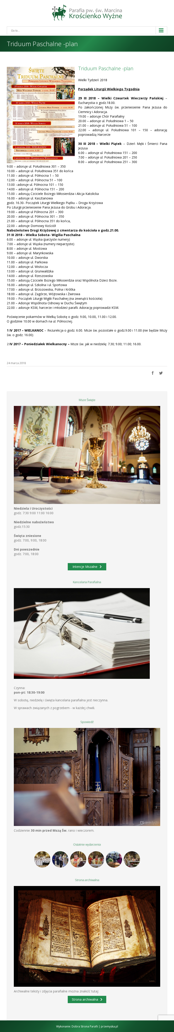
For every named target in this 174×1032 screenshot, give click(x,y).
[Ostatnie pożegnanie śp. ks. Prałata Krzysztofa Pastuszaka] (113, 859)
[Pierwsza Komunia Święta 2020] (42, 859)
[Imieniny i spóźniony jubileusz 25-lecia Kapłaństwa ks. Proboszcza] (78, 859)
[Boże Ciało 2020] (60, 859)
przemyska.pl (109, 1026)
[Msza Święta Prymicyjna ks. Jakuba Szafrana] (95, 859)
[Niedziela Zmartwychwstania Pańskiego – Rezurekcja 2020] (131, 859)
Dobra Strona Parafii (85, 1026)
